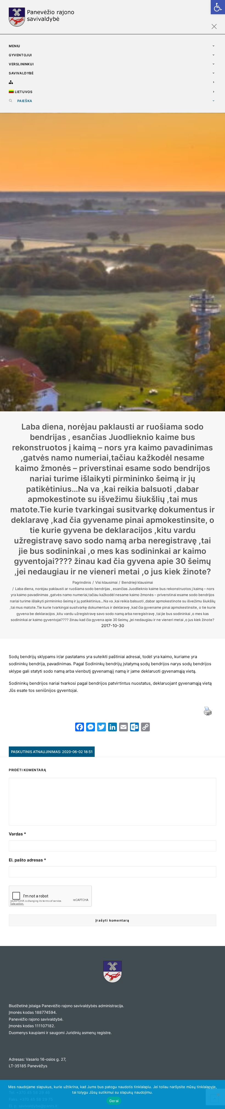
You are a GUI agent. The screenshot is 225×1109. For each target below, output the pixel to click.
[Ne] (218, 1094)
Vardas (17, 833)
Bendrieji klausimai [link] (137, 582)
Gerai (114, 1101)
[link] (218, 7)
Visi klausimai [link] (106, 582)
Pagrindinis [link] (81, 582)
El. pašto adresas (27, 860)
